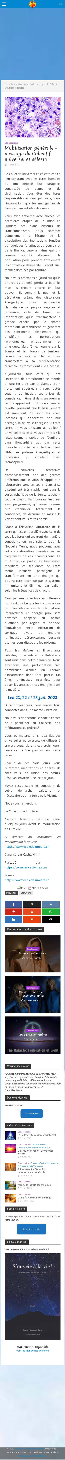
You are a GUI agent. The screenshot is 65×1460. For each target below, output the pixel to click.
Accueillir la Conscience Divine (29, 1448)
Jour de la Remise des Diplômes (34, 1185)
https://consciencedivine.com (26, 867)
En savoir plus (32, 1113)
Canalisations (11, 142)
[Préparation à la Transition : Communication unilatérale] (10, 1166)
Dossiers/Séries (38, 1144)
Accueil (8, 84)
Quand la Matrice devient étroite (34, 1197)
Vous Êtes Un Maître (32, 1035)
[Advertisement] (32, 44)
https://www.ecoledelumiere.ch (27, 847)
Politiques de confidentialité (32, 1455)
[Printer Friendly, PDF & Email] (32, 888)
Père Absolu (44, 1147)
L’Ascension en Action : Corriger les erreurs (35, 1152)
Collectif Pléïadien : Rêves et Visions (32, 994)
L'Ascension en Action (28, 1147)
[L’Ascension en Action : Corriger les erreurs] (10, 1148)
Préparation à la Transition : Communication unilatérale (32, 1171)
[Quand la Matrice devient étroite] (10, 1197)
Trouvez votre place (32, 953)
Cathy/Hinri (26, 892)
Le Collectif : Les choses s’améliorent (37, 1135)
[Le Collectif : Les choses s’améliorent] (10, 1135)
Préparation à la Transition (30, 1166)
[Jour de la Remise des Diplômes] (10, 1185)
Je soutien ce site (31, 1229)
